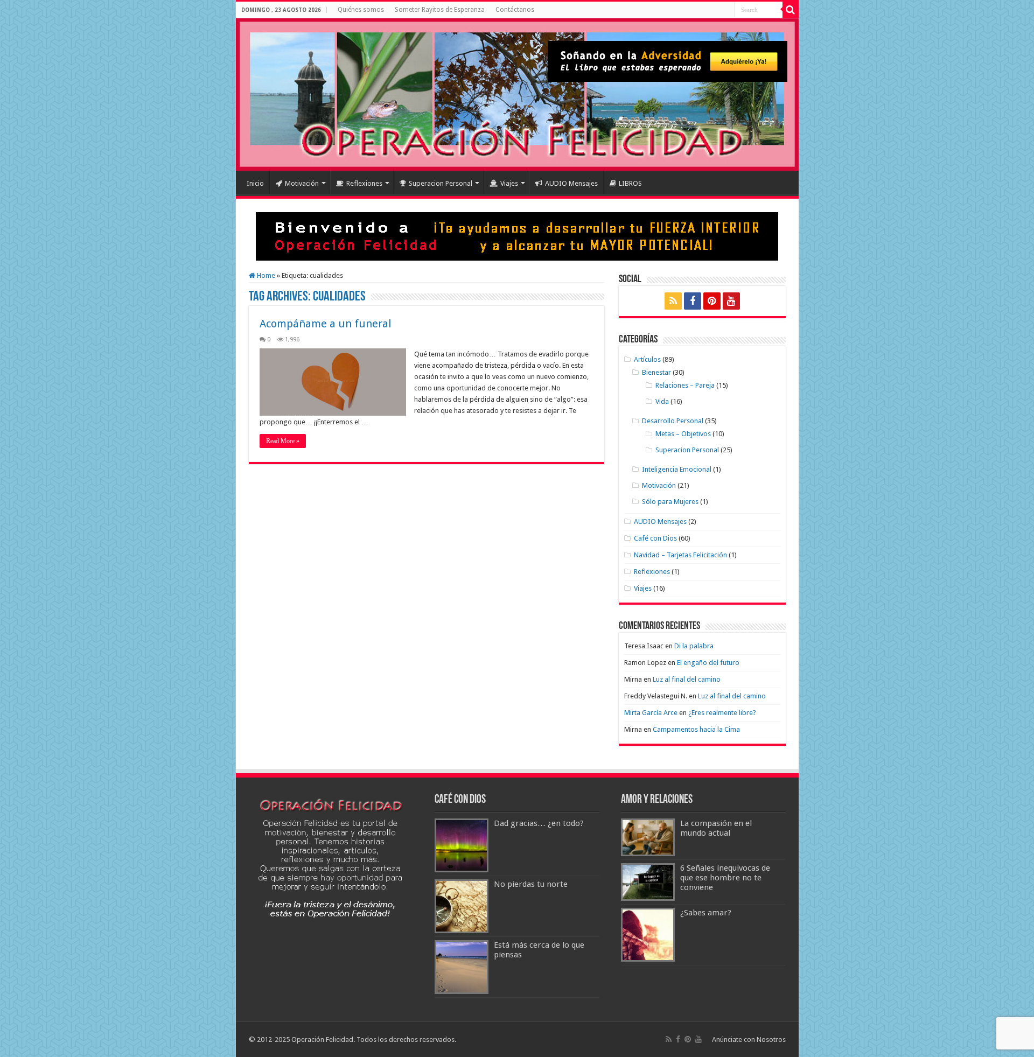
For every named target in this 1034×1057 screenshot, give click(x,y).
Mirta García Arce (650, 713)
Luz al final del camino (687, 679)
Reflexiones (364, 183)
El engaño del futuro (708, 663)
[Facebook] (692, 301)
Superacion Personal (440, 183)
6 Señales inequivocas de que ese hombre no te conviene (725, 877)
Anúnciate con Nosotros (749, 1039)
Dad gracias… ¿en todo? (539, 823)
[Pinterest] (712, 301)
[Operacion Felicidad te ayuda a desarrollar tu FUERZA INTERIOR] (517, 236)
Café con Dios (655, 538)
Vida (662, 401)
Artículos (647, 359)
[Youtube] (731, 301)
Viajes (509, 183)
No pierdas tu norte (531, 884)
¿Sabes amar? (705, 913)
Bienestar (656, 372)
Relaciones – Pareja (685, 385)
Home (265, 275)
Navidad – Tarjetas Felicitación (680, 555)
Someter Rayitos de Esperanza (440, 9)
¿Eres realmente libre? (722, 713)
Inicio (255, 183)
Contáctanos (514, 9)
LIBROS (630, 183)
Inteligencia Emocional (676, 469)
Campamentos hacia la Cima (696, 729)
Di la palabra (694, 646)
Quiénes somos (361, 9)
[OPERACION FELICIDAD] (517, 94)
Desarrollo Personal (672, 421)
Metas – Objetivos (683, 434)
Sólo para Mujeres (670, 502)
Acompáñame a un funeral (326, 323)
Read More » (282, 441)
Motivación (302, 183)
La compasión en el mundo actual (716, 828)
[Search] (791, 10)
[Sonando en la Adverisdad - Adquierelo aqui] (667, 61)
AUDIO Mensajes (571, 183)
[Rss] (673, 301)
